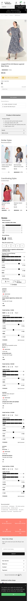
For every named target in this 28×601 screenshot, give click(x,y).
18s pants (21, 509)
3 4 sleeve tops (4, 509)
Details (3, 130)
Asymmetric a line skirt (6, 511)
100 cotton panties (20, 506)
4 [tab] (15, 59)
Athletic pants (14, 508)
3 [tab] (13, 59)
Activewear (11, 506)
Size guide (24, 86)
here (22, 591)
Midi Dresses (17, 15)
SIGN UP (13, 553)
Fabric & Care (5, 133)
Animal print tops (13, 509)
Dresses (11, 15)
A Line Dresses (4, 506)
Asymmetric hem (17, 511)
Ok (13, 594)
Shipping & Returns (5, 101)
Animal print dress (5, 508)
